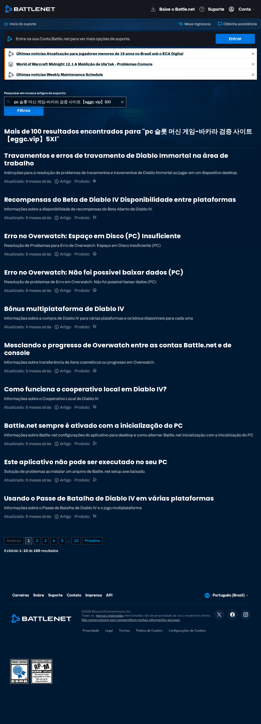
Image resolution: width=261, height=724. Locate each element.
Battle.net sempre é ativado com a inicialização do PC (93, 425)
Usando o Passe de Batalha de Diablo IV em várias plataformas (109, 498)
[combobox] (65, 102)
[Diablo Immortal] (95, 181)
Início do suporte (22, 24)
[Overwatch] (95, 254)
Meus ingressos (197, 24)
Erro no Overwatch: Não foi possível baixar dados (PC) (94, 272)
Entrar (235, 39)
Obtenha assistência (240, 24)
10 (76, 540)
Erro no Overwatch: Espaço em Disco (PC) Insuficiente (92, 236)
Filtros (23, 110)
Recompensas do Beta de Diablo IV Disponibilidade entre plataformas (120, 199)
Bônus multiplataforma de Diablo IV (64, 308)
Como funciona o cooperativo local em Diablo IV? (85, 389)
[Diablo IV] (95, 218)
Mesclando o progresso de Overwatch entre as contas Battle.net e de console (117, 349)
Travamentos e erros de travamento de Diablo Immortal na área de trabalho (116, 159)
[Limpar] (122, 102)
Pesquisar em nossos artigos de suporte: (35, 93)
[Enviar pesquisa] (8, 102)
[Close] (253, 53)
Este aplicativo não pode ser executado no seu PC (85, 462)
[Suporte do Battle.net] (95, 444)
